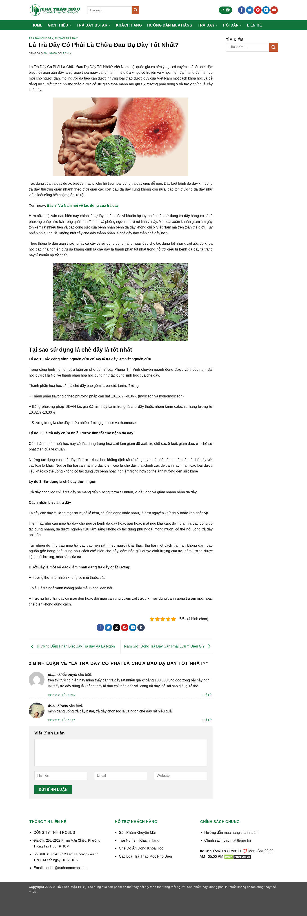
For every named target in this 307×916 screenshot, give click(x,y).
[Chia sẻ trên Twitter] (108, 627)
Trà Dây (206, 25)
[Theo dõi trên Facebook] (241, 10)
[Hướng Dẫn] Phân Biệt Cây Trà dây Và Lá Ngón (75, 646)
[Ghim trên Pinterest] (124, 627)
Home (36, 25)
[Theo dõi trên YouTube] (274, 10)
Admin (67, 53)
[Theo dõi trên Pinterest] (258, 10)
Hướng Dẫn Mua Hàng (169, 25)
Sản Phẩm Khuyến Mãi (137, 832)
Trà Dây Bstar (92, 25)
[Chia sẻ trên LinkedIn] (132, 627)
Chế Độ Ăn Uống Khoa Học (141, 848)
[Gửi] (135, 10)
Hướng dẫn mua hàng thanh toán (231, 832)
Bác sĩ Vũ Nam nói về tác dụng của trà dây (83, 205)
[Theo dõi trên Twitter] (250, 10)
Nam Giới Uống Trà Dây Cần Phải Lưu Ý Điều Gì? (164, 646)
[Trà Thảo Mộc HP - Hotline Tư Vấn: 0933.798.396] (54, 10)
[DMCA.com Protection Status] (237, 856)
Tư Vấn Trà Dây (66, 38)
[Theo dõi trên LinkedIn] (266, 10)
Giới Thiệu (58, 25)
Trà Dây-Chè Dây (41, 38)
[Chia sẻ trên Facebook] (100, 627)
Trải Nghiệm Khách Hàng (139, 840)
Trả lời (207, 695)
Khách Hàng (129, 25)
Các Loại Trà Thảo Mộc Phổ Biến (145, 856)
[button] (225, 10)
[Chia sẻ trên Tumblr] (141, 627)
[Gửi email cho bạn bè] (116, 627)
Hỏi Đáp (230, 25)
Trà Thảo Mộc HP (69, 887)
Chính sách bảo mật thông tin (227, 840)
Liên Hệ (254, 25)
